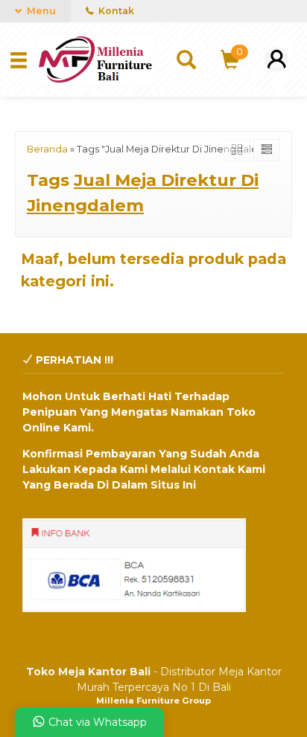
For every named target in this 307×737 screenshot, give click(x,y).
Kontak (115, 10)
